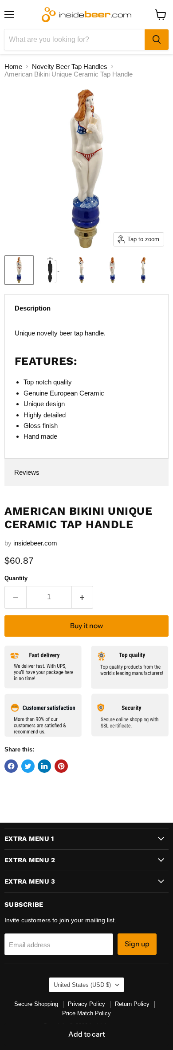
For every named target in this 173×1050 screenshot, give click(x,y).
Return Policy (132, 1004)
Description (33, 308)
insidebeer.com (35, 543)
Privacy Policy (86, 1004)
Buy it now (86, 626)
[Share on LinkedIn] (44, 766)
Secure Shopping (36, 1004)
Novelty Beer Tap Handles (69, 66)
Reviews (26, 472)
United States (82, 984)
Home (13, 66)
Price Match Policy (86, 1013)
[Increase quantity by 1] (83, 597)
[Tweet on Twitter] (28, 766)
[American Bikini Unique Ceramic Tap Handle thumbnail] (19, 270)
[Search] (157, 39)
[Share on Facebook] (11, 766)
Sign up (137, 944)
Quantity (16, 578)
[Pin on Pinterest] (61, 766)
